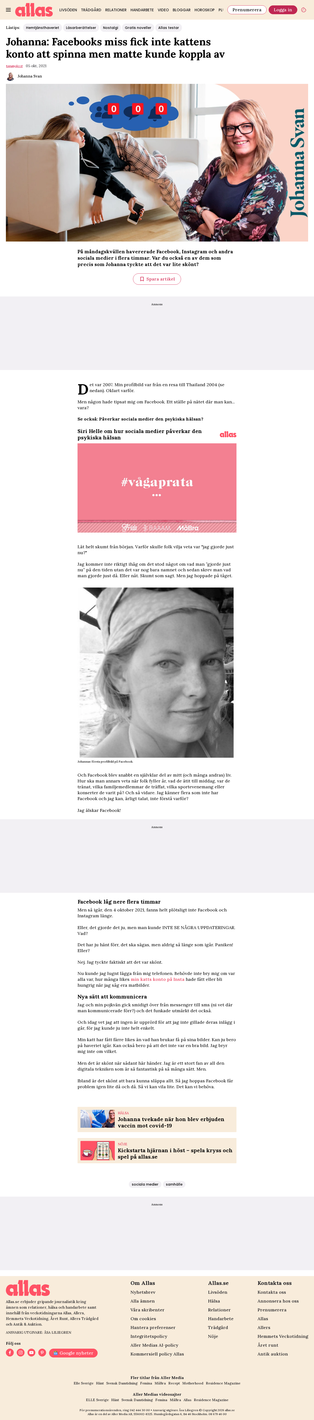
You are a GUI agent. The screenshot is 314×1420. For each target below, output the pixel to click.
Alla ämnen (143, 1301)
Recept (174, 1383)
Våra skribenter (148, 1310)
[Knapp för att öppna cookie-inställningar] (303, 9)
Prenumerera (247, 10)
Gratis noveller (138, 27)
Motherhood (192, 1383)
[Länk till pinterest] (42, 1353)
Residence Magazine (223, 1383)
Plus (223, 10)
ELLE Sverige (97, 1400)
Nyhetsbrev (143, 1292)
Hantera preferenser (153, 1327)
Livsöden (68, 10)
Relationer (116, 10)
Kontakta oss (272, 1292)
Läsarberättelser (81, 27)
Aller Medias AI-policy (154, 1345)
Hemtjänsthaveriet (42, 27)
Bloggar (182, 10)
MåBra (160, 1383)
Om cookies (143, 1318)
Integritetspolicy (149, 1336)
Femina (146, 1383)
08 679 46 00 (218, 1414)
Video (163, 10)
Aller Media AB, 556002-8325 (131, 1414)
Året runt (268, 1345)
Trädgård (91, 10)
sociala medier (145, 1184)
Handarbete (142, 10)
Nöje (213, 1336)
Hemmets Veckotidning (283, 1336)
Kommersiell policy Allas (157, 1354)
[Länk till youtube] (31, 1353)
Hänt (100, 1383)
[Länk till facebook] (10, 1353)
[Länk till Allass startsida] (34, 10)
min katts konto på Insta (157, 979)
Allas (263, 1318)
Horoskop (205, 10)
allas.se (230, 1410)
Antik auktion (273, 1354)
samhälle (14, 66)
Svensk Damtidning (122, 1383)
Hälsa (214, 1301)
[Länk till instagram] (21, 1353)
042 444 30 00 (140, 1410)
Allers (264, 1327)
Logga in (283, 10)
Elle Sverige (83, 1383)
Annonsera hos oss (278, 1301)
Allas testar (168, 27)
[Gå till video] (228, 434)
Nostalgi (110, 27)
